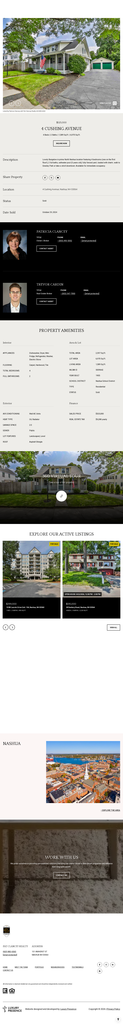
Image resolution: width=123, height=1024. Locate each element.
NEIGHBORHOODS (58, 967)
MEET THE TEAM (21, 967)
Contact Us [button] (61, 875)
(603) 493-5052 (65, 241)
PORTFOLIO (39, 967)
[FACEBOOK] (99, 964)
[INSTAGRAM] (106, 964)
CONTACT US (8, 970)
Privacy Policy (113, 1009)
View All (113, 627)
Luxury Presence (68, 1009)
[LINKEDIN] (112, 964)
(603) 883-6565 (9, 951)
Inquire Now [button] (61, 143)
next (18, 103)
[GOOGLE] (99, 971)
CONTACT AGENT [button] (46, 249)
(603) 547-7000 (68, 293)
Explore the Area (111, 810)
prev (11, 103)
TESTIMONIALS (77, 967)
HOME (5, 967)
